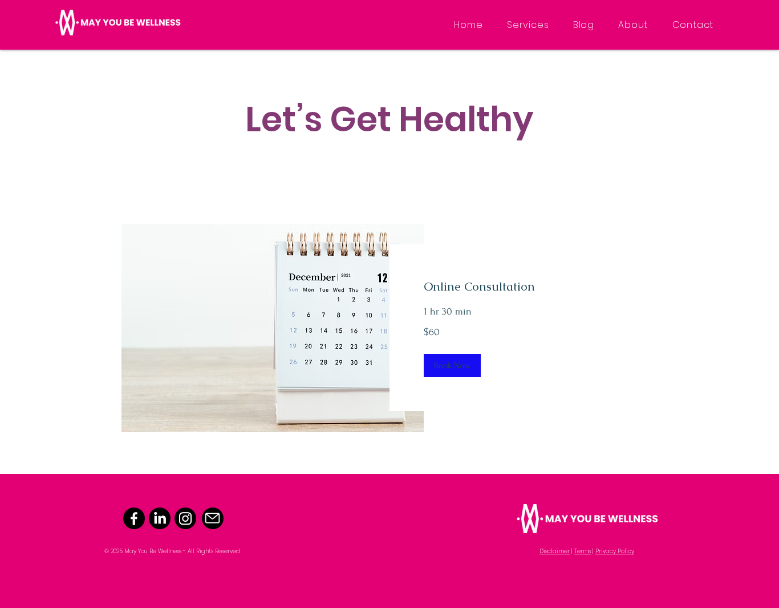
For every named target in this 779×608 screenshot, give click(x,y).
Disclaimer (554, 551)
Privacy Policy (614, 551)
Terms (582, 551)
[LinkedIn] (160, 518)
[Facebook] (134, 518)
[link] (523, 287)
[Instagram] (185, 518)
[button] (452, 365)
